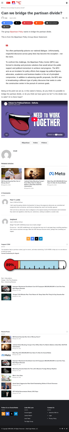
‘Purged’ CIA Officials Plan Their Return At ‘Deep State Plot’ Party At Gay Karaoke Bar (38, 294)
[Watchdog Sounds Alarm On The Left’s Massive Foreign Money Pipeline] (6, 370)
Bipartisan (26, 143)
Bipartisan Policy (16, 32)
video (36, 143)
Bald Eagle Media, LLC (32, 428)
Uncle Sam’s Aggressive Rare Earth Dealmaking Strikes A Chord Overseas (35, 383)
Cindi (6, 18)
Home (4, 8)
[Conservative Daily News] (14, 2)
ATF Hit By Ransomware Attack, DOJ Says (25, 391)
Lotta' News (27, 418)
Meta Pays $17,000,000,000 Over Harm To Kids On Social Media (32, 352)
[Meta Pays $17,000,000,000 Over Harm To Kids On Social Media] (57, 173)
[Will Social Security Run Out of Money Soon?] (11, 173)
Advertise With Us (53, 412)
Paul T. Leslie (15, 200)
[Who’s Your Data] (6, 378)
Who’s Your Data (18, 375)
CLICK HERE (47, 249)
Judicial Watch (28, 415)
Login (50, 415)
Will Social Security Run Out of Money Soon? (26, 337)
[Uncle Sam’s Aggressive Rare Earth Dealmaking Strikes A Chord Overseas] (6, 386)
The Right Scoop (28, 421)
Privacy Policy (53, 418)
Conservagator (28, 412)
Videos (44, 143)
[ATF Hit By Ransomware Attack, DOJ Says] (6, 394)
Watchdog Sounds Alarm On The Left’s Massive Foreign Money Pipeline (35, 368)
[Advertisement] (34, 315)
